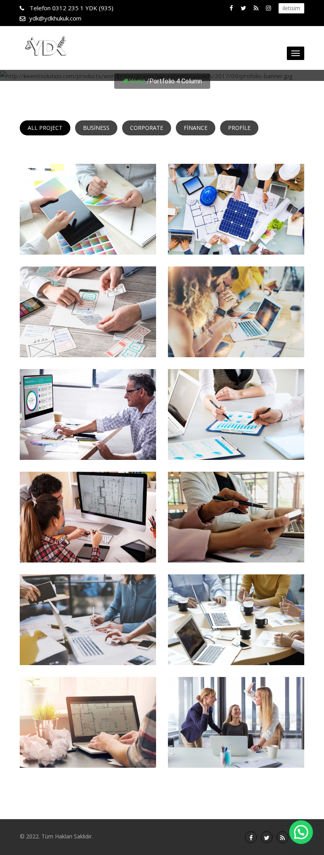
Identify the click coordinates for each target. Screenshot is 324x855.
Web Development (236, 446)
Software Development (236, 549)
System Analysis (88, 652)
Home (137, 81)
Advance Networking (88, 344)
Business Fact (236, 754)
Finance (195, 127)
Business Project (87, 754)
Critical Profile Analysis (236, 652)
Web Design (88, 549)
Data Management (88, 241)
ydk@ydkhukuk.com (55, 18)
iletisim (291, 8)
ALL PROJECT (45, 127)
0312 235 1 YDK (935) (71, 8)
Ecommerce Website (88, 446)
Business (96, 127)
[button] (301, 832)
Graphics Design (236, 344)
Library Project (236, 241)
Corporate (146, 127)
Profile (239, 127)
